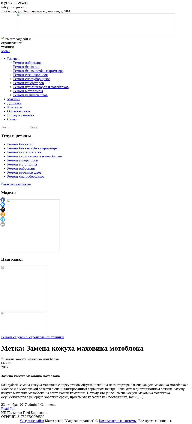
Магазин (13, 99)
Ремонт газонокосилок (30, 75)
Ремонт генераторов (28, 83)
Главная (13, 59)
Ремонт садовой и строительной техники (32, 337)
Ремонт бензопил (26, 67)
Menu (5, 51)
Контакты (14, 107)
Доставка (14, 103)
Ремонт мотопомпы (28, 91)
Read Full (8, 409)
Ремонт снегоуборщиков (31, 79)
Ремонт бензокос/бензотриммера (38, 71)
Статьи (12, 119)
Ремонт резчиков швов (30, 95)
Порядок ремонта (20, 115)
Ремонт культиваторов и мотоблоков (41, 87)
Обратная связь (18, 111)
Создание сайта (32, 421)
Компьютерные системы (117, 421)
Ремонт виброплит (27, 63)
